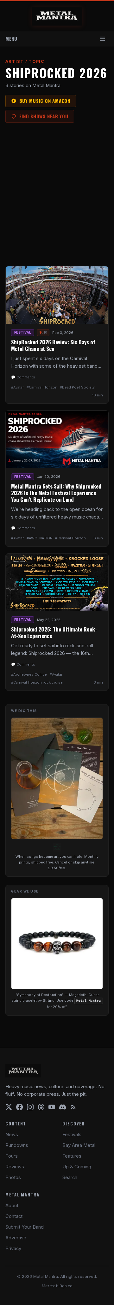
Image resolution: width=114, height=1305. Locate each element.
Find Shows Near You (43, 116)
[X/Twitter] (8, 1107)
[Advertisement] (57, 198)
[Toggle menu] (103, 38)
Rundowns (16, 1145)
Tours (11, 1156)
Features (71, 1156)
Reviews (14, 1167)
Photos (13, 1177)
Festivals (71, 1134)
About (11, 1205)
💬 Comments (23, 377)
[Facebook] (19, 1107)
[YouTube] (51, 1107)
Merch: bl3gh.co (57, 1286)
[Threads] (41, 1107)
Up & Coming (76, 1167)
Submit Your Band (24, 1227)
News (11, 1134)
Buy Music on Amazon (44, 100)
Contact (13, 1216)
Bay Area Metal (78, 1145)
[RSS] (73, 1107)
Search (69, 1177)
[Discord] (62, 1107)
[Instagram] (30, 1107)
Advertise (15, 1238)
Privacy (13, 1248)
